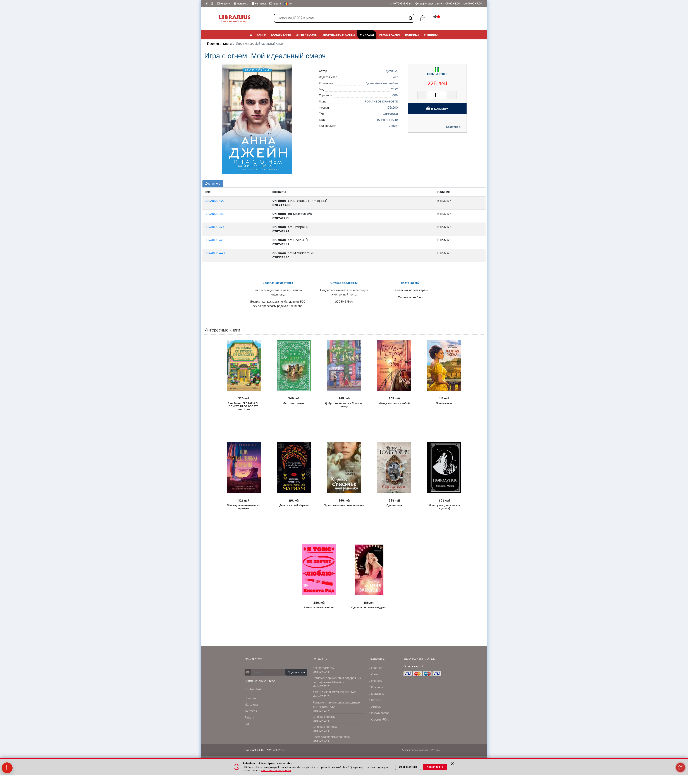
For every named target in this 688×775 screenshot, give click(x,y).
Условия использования (415, 750)
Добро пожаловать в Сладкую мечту (344, 404)
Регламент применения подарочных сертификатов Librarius (337, 680)
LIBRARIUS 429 (214, 240)
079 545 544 (253, 689)
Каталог (376, 700)
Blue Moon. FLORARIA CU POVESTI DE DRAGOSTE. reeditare (243, 405)
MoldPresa (279, 750)
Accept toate (435, 767)
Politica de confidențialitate (276, 770)
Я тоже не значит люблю (319, 607)
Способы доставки (325, 727)
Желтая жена (444, 403)
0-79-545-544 (402, 3)
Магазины (242, 3)
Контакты (260, 3)
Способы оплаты (324, 717)
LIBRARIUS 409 (214, 201)
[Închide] (452, 764)
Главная (213, 44)
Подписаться (296, 672)
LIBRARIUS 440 (215, 253)
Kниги (227, 44)
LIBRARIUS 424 (214, 227)
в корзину (439, 108)
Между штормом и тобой (394, 403)
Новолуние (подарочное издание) (444, 507)
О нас (375, 674)
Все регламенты (324, 668)
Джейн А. (392, 71)
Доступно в (453, 127)
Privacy (435, 750)
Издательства (380, 713)
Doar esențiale (408, 767)
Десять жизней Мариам (294, 505)
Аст (395, 77)
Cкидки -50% (380, 719)
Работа (276, 3)
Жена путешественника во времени (243, 507)
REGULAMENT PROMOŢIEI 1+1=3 (334, 692)
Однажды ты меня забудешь (369, 607)
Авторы (376, 707)
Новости (225, 3)
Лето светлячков (294, 403)
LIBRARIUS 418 (214, 214)
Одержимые (394, 505)
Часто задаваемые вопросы (331, 737)
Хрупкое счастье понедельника (344, 505)
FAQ (247, 724)
